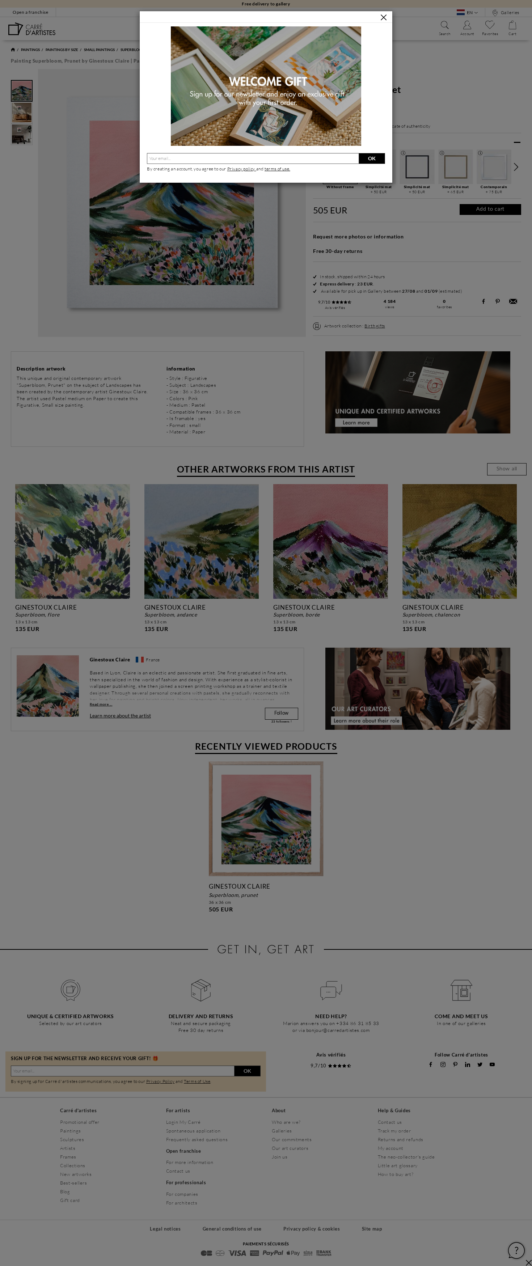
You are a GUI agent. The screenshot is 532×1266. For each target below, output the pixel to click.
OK (372, 158)
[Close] (383, 17)
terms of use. (277, 169)
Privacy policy (241, 169)
